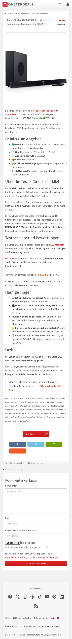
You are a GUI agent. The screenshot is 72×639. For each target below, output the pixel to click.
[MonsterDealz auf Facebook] (10, 596)
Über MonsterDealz (13, 626)
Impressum (56, 634)
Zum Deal (29, 433)
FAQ (34, 626)
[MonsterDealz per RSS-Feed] (36, 605)
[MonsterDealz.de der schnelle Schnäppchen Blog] (21, 4)
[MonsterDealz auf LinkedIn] (61, 596)
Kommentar (11, 485)
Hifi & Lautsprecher (39, 13)
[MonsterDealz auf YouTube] (47, 596)
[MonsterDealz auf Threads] (32, 596)
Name (8, 518)
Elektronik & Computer (18, 13)
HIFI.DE (9, 258)
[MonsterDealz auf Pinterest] (54, 596)
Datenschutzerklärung (16, 557)
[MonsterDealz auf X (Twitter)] (17, 596)
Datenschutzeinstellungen (38, 634)
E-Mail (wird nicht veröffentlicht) (21, 530)
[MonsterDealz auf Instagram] (25, 596)
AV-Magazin (57, 244)
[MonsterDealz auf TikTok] (39, 596)
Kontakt (27, 626)
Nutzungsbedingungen (47, 557)
